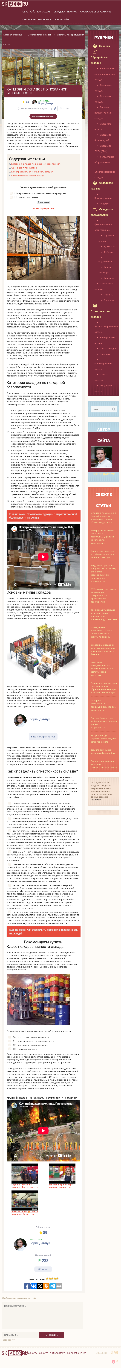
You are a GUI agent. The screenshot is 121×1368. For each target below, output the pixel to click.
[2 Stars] (50, 1278)
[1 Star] (47, 1278)
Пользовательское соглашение (68, 1353)
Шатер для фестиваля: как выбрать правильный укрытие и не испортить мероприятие (103, 536)
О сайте (43, 1353)
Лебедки (108, 252)
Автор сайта (62, 19)
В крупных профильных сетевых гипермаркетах (42, 193)
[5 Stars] (57, 1278)
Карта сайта (30, 1353)
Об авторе (43, 1269)
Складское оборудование (95, 12)
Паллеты (108, 294)
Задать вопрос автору (43, 736)
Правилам (96, 799)
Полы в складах (108, 348)
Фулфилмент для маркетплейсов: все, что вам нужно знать (103, 738)
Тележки (104, 203)
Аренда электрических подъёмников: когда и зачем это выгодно (102, 554)
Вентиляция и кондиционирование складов (105, 74)
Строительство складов (37, 19)
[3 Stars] (52, 1278)
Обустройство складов (36, 12)
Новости (104, 46)
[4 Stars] (55, 1278)
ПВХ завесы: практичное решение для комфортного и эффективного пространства (103, 595)
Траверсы (109, 278)
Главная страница (12, 34)
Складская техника (65, 12)
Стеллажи (109, 300)
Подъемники (105, 261)
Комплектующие (103, 198)
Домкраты (109, 246)
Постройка (105, 354)
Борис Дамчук (104, 474)
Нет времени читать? (43, 116)
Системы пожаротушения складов (103, 113)
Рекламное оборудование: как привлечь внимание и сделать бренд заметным (102, 668)
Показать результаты (43, 208)
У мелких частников (27, 197)
